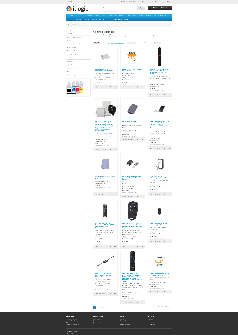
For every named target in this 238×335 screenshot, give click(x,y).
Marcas (122, 319)
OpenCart (75, 331)
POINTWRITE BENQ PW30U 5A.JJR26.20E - (131, 70)
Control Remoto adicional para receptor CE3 (158, 224)
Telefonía (104, 15)
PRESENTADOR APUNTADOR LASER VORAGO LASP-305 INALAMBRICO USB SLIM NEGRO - (159, 71)
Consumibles (78, 19)
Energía (109, 19)
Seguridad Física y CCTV (98, 19)
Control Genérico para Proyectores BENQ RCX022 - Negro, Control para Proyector (105, 225)
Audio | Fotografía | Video (121, 19)
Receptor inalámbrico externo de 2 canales (129, 122)
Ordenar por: (131, 43)
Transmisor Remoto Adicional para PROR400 (157, 177)
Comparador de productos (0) (116, 43)
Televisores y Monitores (145, 15)
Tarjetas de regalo (125, 321)
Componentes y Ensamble (92, 15)
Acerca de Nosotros (71, 319)
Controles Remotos (78, 25)
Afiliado (122, 323)
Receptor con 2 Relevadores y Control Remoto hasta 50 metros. (132, 177)
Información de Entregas (72, 321)
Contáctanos (96, 319)
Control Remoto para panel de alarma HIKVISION (159, 274)
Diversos (87, 19)
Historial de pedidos (153, 321)
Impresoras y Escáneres (160, 15)
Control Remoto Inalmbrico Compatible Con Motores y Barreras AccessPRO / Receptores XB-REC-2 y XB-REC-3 (159, 124)
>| (104, 307)
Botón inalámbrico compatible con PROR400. (104, 70)
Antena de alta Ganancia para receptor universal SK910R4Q (103, 275)
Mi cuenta (150, 319)
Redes (70, 19)
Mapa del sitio (97, 323)
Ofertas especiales (125, 324)
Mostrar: (157, 43)
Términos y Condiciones (72, 324)
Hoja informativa (152, 324)
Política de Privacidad (71, 323)
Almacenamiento (131, 15)
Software (80, 15)
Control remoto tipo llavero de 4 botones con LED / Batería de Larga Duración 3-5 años (132, 225)
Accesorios (72, 15)
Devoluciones (96, 321)
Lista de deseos (152, 323)
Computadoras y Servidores (116, 15)
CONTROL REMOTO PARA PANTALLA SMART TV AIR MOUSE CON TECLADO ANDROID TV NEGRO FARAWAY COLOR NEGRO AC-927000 (132, 277)
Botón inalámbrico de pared (105, 176)
